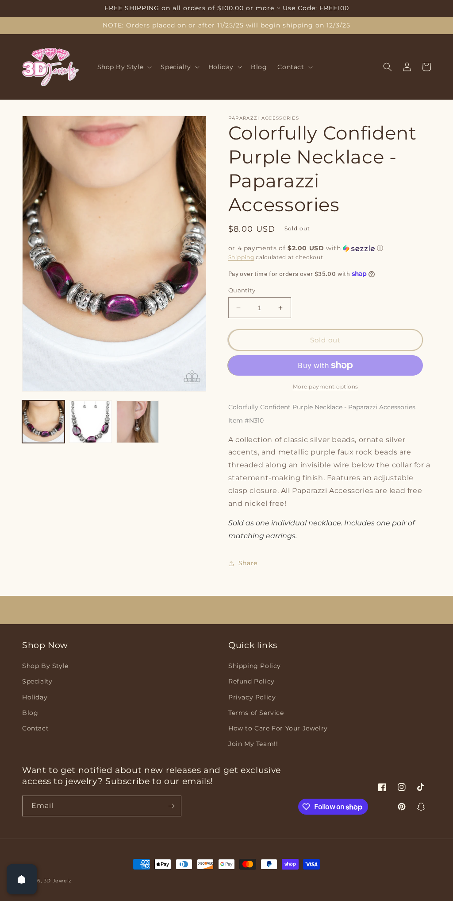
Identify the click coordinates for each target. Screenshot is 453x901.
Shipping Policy (254, 666)
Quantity (241, 290)
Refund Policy (251, 681)
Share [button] (247, 563)
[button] (124, 67)
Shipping (241, 257)
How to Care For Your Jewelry (278, 728)
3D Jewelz (58, 881)
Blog (30, 713)
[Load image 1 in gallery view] (43, 421)
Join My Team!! (253, 744)
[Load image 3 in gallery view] (137, 421)
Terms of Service (256, 713)
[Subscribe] (171, 806)
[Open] (22, 879)
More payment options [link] (325, 386)
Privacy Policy (252, 697)
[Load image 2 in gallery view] (90, 421)
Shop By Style (45, 666)
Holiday (34, 697)
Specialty (37, 681)
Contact (35, 728)
